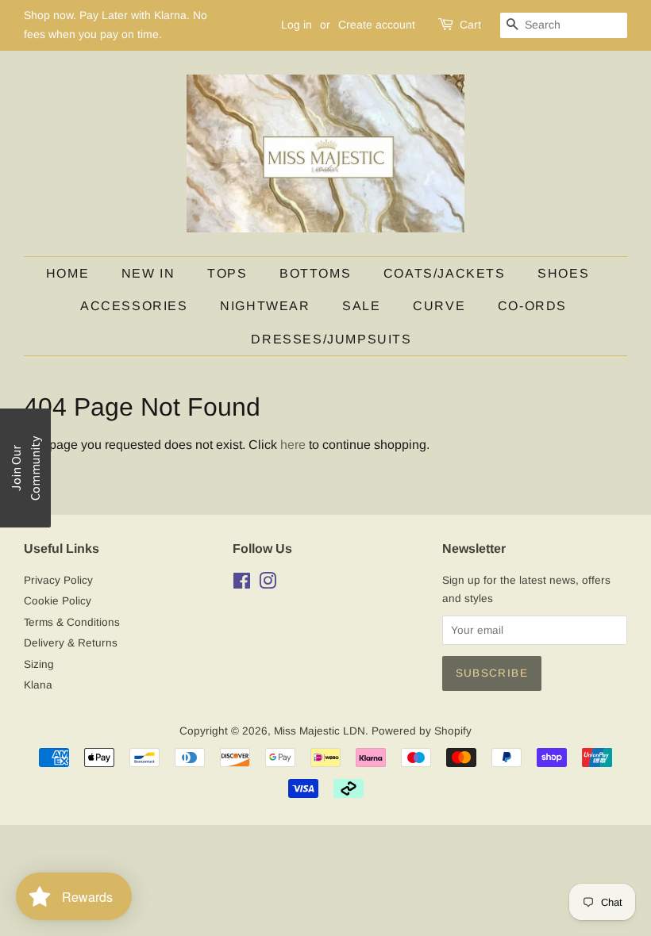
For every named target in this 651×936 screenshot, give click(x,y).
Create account (376, 24)
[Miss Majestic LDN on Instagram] (267, 584)
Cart (470, 24)
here (293, 444)
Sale (361, 306)
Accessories (134, 306)
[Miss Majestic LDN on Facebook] (242, 584)
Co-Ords (532, 306)
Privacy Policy (58, 580)
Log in (296, 24)
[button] (25, 468)
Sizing (39, 664)
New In (148, 273)
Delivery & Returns (70, 643)
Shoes (563, 273)
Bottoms (315, 273)
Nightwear (265, 306)
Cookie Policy (57, 601)
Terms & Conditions (72, 622)
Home (67, 273)
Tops (227, 273)
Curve (439, 306)
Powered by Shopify (422, 731)
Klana (38, 685)
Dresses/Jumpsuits (331, 339)
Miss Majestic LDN (319, 731)
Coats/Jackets (444, 273)
